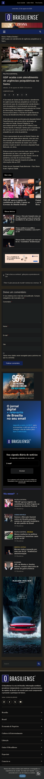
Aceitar (22, 776)
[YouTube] (20, 702)
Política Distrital (10, 74)
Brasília (30, 532)
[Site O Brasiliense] (26, 95)
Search (39, 664)
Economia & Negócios (10, 726)
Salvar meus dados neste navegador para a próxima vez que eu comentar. (22, 357)
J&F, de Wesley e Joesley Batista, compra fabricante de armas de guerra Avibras (26, 566)
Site (4, 344)
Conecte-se (6, 761)
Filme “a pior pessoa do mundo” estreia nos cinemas (21, 283)
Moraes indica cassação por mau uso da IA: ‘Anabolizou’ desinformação (25, 551)
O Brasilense (28, 87)
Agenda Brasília (20, 515)
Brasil (4, 719)
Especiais (5, 754)
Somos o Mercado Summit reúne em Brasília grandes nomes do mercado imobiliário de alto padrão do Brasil (26, 520)
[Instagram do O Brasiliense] (5, 95)
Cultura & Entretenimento (12, 733)
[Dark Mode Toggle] (38, 773)
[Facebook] (9, 702)
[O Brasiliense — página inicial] (19, 678)
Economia (17, 562)
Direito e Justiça (20, 547)
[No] (41, 773)
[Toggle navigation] (4, 31)
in (22, 94)
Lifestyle (5, 740)
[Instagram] (4, 702)
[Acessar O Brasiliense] (22, 258)
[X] (15, 702)
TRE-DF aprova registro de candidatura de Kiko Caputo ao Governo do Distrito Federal (26, 504)
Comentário (7, 302)
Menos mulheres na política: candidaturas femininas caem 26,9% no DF (26, 536)
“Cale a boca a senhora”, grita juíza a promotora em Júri (22, 275)
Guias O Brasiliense (9, 747)
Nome (5, 326)
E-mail (5, 335)
